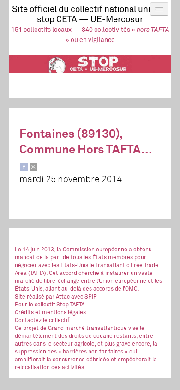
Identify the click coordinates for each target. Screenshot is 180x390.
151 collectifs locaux (41, 30)
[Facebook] (24, 167)
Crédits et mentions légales (50, 313)
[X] (33, 167)
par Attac (58, 297)
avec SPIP (84, 297)
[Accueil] (90, 71)
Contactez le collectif (42, 320)
